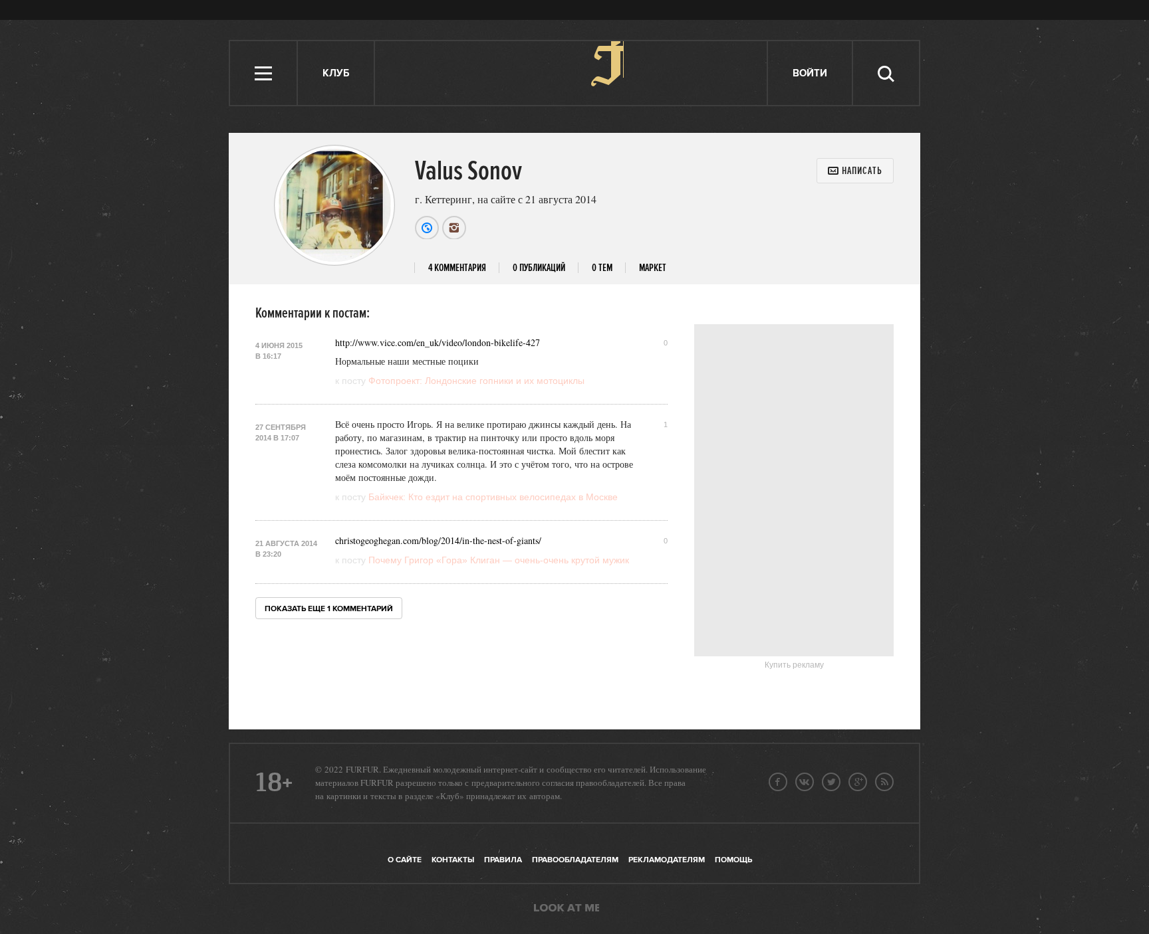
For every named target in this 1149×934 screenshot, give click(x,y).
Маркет (652, 268)
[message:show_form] (855, 170)
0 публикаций (539, 268)
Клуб (335, 73)
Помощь (733, 860)
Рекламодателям (666, 860)
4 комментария (457, 268)
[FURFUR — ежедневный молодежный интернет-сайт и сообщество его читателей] (571, 73)
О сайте (405, 860)
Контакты (453, 860)
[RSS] (884, 782)
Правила (503, 860)
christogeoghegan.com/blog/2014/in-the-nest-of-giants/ (438, 540)
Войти (810, 73)
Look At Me (566, 908)
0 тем (602, 268)
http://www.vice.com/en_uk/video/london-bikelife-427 (437, 342)
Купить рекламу (794, 665)
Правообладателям (575, 860)
